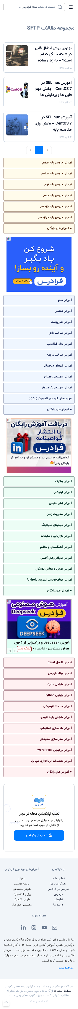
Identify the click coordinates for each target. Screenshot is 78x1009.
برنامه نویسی (21, 883)
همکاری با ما (58, 883)
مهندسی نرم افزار (22, 904)
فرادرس (58, 894)
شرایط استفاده (62, 991)
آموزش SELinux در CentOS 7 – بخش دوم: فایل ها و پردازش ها (53, 89)
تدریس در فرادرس (58, 889)
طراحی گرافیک (22, 899)
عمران (21, 878)
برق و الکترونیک (22, 894)
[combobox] (31, 7)
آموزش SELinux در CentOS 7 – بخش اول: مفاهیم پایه (53, 123)
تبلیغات (58, 899)
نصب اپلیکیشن (36, 835)
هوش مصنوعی (22, 889)
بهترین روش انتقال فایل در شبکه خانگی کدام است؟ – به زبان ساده (53, 54)
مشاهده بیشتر (66, 968)
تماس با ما (58, 878)
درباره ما (58, 904)
